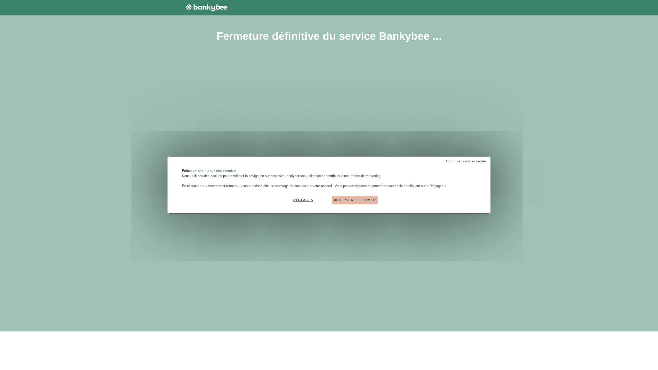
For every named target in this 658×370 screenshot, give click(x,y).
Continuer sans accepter (466, 161)
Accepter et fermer (355, 200)
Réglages (303, 200)
